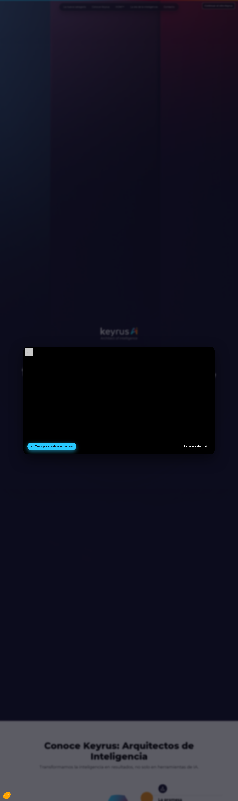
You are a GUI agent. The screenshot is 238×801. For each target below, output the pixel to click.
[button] (119, 400)
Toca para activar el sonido (54, 446)
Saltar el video (193, 446)
